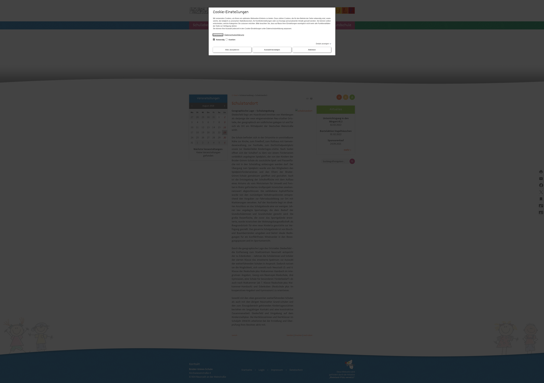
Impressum (218, 35)
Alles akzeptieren (232, 50)
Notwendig (220, 40)
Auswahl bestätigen (272, 50)
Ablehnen (312, 50)
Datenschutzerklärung (234, 35)
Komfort (231, 40)
